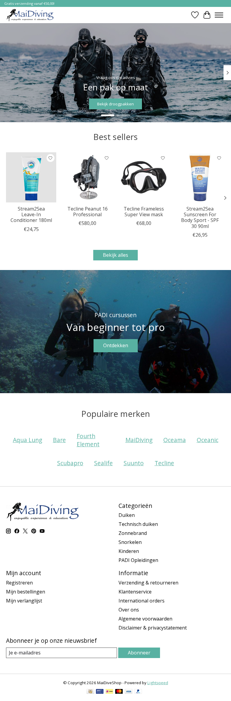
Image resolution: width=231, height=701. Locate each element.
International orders (142, 600)
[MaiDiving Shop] (30, 15)
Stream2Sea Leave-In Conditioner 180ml (31, 214)
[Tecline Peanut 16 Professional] (87, 177)
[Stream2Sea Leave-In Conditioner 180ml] (31, 177)
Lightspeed (157, 682)
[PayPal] (138, 692)
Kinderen (129, 551)
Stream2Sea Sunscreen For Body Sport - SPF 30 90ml (200, 217)
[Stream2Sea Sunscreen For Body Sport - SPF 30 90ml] (200, 177)
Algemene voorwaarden (145, 618)
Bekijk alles (115, 255)
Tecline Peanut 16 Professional (87, 211)
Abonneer (139, 652)
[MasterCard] (119, 692)
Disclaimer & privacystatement (153, 627)
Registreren (19, 582)
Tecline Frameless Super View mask (144, 211)
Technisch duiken (138, 524)
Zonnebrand (133, 533)
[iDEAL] (109, 692)
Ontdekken (115, 345)
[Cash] (90, 692)
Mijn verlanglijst (24, 600)
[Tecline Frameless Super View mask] (144, 177)
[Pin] (99, 692)
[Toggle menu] (219, 15)
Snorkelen (130, 542)
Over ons (129, 609)
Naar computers (202, 103)
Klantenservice (135, 591)
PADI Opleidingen (138, 560)
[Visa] (129, 692)
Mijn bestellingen (25, 591)
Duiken (127, 515)
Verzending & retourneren (148, 582)
